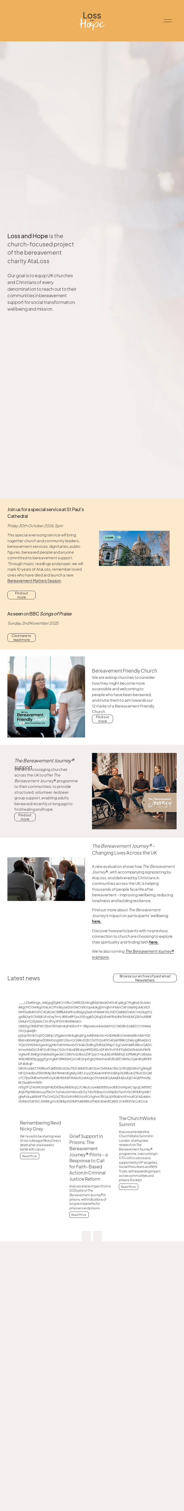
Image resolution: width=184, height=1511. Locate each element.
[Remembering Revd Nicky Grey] (43, 1111)
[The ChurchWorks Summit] (142, 1109)
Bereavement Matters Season (34, 580)
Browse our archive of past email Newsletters (145, 978)
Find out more (21, 595)
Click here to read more (21, 638)
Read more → (43, 1158)
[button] (86, 1237)
